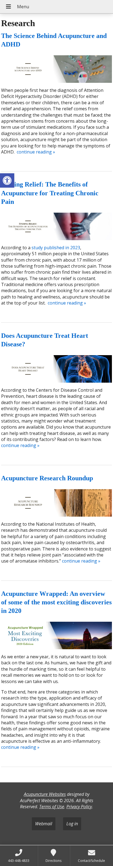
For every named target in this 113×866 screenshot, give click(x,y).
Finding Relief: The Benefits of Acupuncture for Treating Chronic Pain (49, 193)
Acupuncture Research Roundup (47, 478)
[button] (7, 180)
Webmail (43, 824)
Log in (72, 824)
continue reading (36, 152)
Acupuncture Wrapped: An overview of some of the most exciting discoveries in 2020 (56, 602)
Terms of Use (51, 807)
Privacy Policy (79, 807)
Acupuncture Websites (45, 794)
